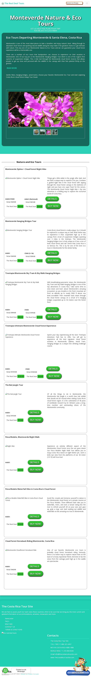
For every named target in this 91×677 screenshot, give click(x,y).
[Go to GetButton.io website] (5, 674)
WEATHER (8, 624)
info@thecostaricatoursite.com (66, 654)
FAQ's (7, 621)
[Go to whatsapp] (5, 670)
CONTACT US (10, 627)
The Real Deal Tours (14, 3)
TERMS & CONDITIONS (13, 630)
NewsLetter (9, 618)
